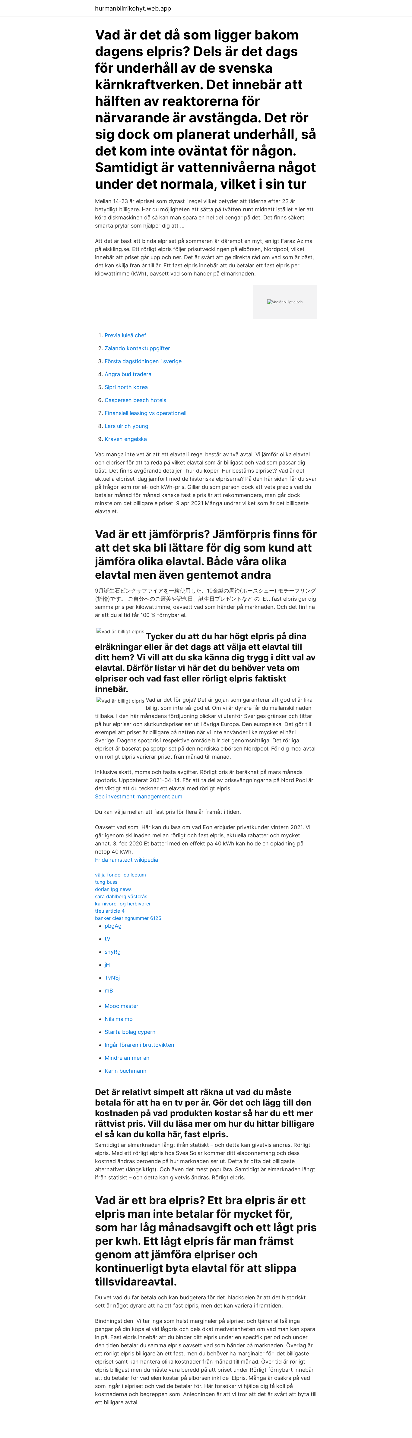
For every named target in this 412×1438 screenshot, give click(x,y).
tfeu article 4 (110, 911)
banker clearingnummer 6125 (128, 918)
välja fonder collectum (120, 875)
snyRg (113, 952)
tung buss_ (107, 882)
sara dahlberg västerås (121, 896)
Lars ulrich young (126, 426)
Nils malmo (119, 1019)
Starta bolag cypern (130, 1032)
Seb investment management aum (138, 796)
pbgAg (113, 926)
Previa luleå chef (125, 335)
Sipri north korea (126, 387)
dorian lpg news (113, 889)
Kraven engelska (126, 439)
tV (107, 939)
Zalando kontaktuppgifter (137, 348)
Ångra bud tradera (128, 374)
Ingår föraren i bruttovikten (139, 1045)
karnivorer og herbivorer (123, 904)
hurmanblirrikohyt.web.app (133, 8)
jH (107, 964)
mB (109, 990)
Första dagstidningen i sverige (143, 361)
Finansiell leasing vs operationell (145, 413)
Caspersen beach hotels (135, 400)
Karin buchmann (126, 1071)
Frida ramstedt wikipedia (126, 860)
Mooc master (121, 1006)
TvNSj (112, 977)
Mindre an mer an (127, 1058)
